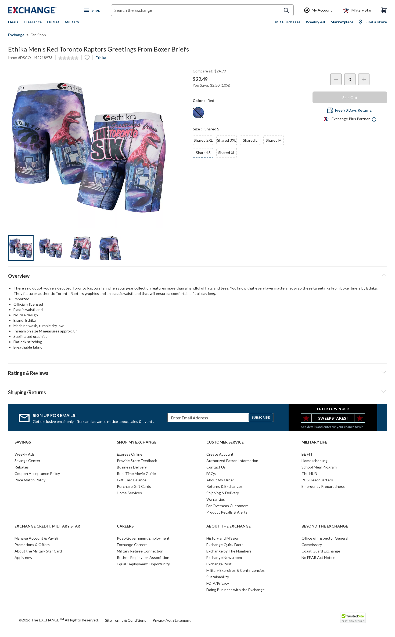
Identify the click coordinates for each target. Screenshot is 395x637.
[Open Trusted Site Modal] (353, 618)
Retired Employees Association (143, 557)
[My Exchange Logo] (42, 10)
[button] (197, 372)
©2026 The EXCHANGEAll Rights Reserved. (59, 619)
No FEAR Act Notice (318, 557)
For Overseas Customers (227, 505)
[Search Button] (286, 10)
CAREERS (125, 526)
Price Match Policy (30, 480)
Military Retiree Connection (140, 551)
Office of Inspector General (324, 538)
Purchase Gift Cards (134, 486)
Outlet (53, 22)
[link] (68, 58)
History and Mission (222, 538)
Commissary (311, 544)
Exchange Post (219, 564)
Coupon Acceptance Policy (37, 473)
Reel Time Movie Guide (136, 473)
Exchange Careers (132, 544)
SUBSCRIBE (261, 417)
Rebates (22, 467)
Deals (13, 22)
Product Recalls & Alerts (226, 512)
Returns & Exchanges (224, 486)
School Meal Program (319, 467)
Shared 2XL (203, 140)
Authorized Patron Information (232, 460)
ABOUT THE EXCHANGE (228, 526)
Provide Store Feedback (137, 460)
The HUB (309, 473)
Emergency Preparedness (323, 486)
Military (72, 22)
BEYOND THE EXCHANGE (324, 526)
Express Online (129, 454)
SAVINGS (23, 442)
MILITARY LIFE (314, 442)
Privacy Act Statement (172, 620)
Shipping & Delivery (222, 492)
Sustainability (217, 576)
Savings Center (27, 460)
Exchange (16, 34)
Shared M (274, 140)
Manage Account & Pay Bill (37, 538)
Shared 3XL (226, 140)
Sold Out (349, 97)
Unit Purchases (287, 22)
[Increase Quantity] (363, 79)
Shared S (203, 152)
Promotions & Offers (32, 544)
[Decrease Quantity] (336, 79)
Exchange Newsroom (224, 557)
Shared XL (226, 152)
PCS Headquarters (317, 480)
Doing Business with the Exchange (235, 589)
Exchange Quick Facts (224, 544)
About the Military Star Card (38, 551)
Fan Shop (38, 34)
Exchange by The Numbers (229, 551)
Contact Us (216, 467)
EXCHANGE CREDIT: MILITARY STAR (47, 526)
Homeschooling (314, 460)
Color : (199, 100)
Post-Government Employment (143, 538)
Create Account (220, 454)
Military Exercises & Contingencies (235, 570)
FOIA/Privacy (217, 583)
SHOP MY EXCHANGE (136, 442)
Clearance (33, 22)
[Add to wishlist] (87, 57)
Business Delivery (132, 467)
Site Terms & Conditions (125, 620)
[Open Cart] (384, 10)
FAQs (211, 473)
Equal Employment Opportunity (143, 564)
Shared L (250, 140)
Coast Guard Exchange (320, 551)
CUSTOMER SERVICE (225, 442)
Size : (197, 129)
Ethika (101, 57)
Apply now (23, 557)
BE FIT (307, 454)
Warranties (215, 499)
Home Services (129, 492)
